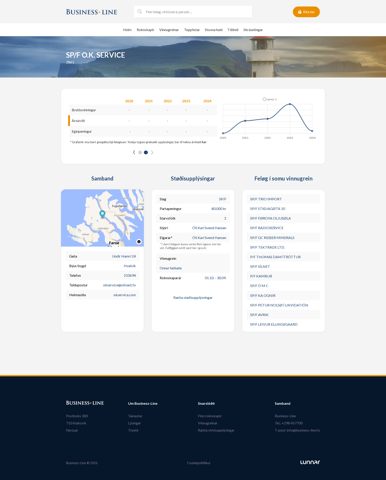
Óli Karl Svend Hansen (209, 228)
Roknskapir (145, 29)
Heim (127, 29)
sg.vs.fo (202, 248)
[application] (268, 117)
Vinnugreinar (169, 29)
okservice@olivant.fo (119, 285)
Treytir (133, 430)
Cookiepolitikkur (199, 463)
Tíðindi (232, 29)
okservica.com (124, 295)
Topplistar (192, 29)
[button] (270, 99)
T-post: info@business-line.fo (297, 430)
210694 (130, 275)
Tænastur (135, 416)
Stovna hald (213, 29)
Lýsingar (134, 423)
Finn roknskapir (210, 416)
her (204, 142)
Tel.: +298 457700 (289, 423)
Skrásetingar (253, 29)
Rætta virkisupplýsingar (216, 430)
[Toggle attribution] (139, 241)
